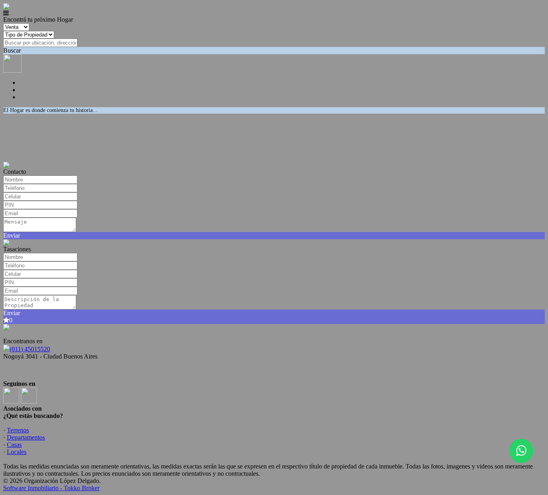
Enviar (11, 235)
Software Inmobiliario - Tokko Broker (51, 488)
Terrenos (18, 430)
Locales (16, 451)
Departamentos (26, 437)
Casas (14, 444)
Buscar (12, 50)
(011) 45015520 (30, 349)
